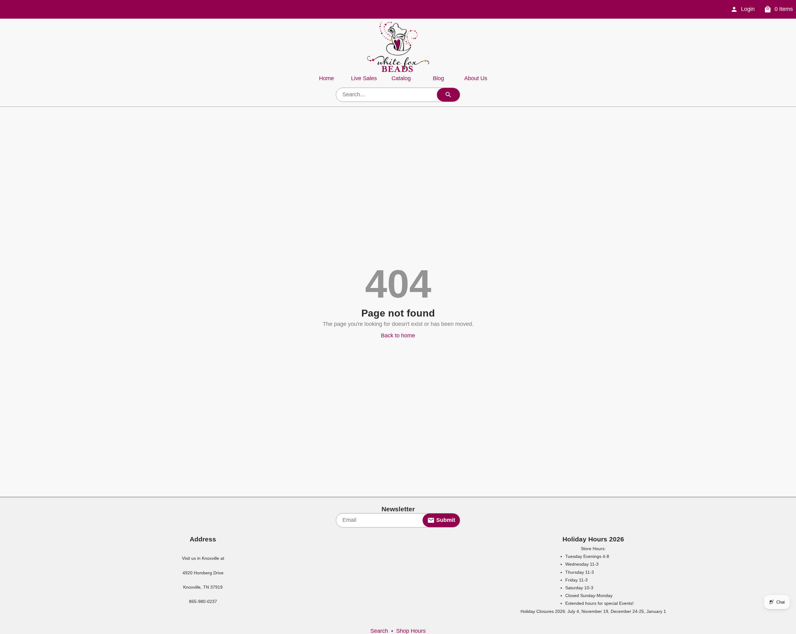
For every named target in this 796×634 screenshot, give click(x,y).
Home (326, 78)
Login (748, 9)
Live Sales (364, 78)
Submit (445, 520)
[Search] (448, 95)
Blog (438, 78)
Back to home (398, 335)
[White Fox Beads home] (398, 47)
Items (784, 9)
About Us (475, 78)
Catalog (401, 78)
